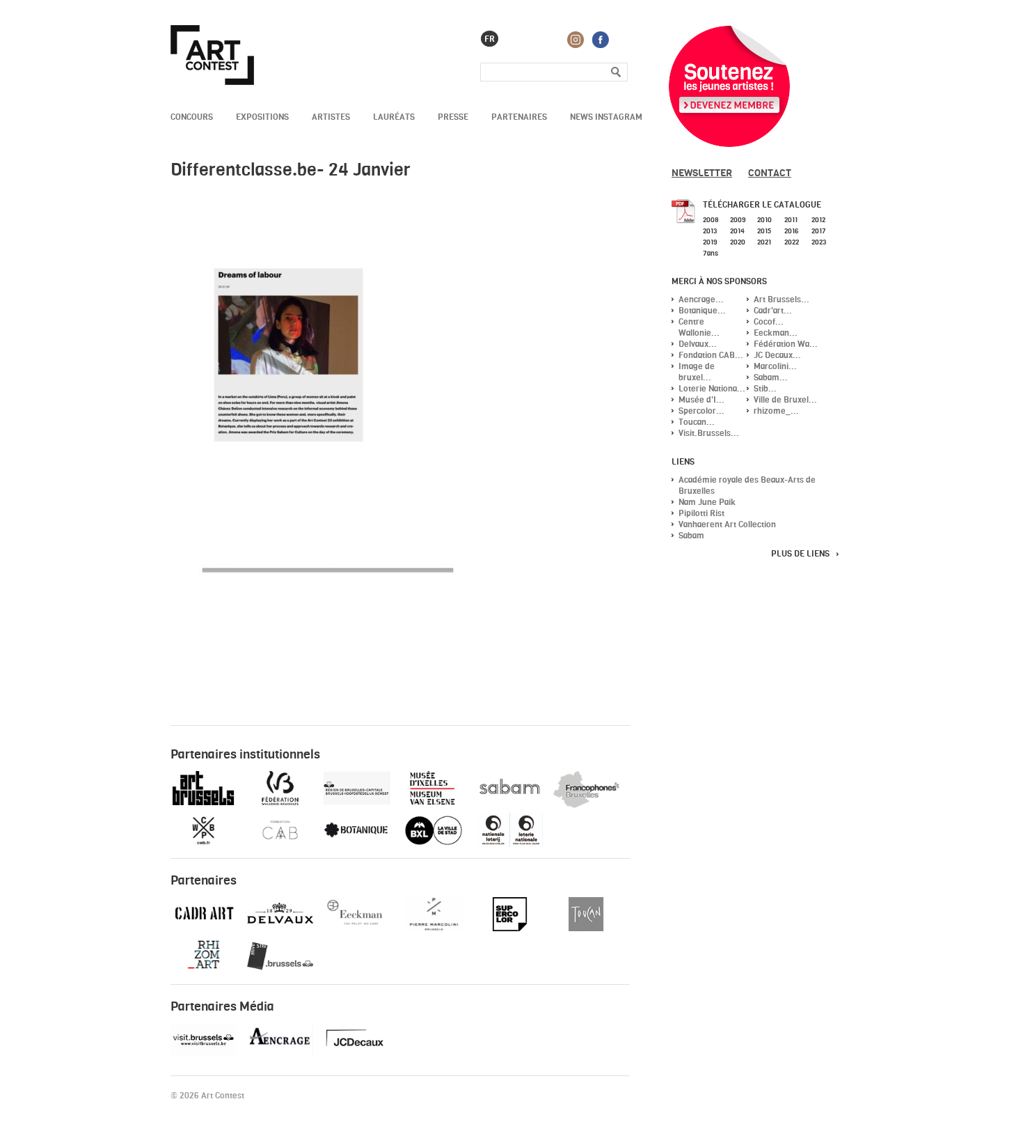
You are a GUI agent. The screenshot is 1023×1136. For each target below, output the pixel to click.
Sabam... (771, 377)
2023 (818, 242)
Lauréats (394, 116)
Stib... (765, 388)
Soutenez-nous (729, 86)
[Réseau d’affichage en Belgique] (280, 1054)
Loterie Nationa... (712, 388)
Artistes (331, 116)
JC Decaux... (777, 355)
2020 (737, 242)
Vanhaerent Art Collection (727, 524)
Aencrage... (701, 299)
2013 (710, 230)
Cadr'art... (773, 310)
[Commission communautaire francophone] (586, 805)
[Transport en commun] (280, 970)
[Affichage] (357, 1054)
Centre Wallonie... (699, 327)
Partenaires (519, 116)
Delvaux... (698, 344)
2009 (737, 219)
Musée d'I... (701, 399)
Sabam (691, 535)
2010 (764, 219)
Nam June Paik (707, 502)
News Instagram (606, 116)
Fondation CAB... (711, 355)
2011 (791, 219)
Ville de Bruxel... (785, 399)
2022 (791, 242)
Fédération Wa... (786, 344)
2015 (764, 230)
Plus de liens (800, 553)
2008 (711, 219)
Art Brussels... (781, 299)
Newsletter (702, 172)
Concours (191, 116)
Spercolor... (701, 410)
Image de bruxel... (697, 371)
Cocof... (769, 321)
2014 (737, 230)
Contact (769, 172)
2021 (764, 242)
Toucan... (697, 422)
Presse (453, 116)
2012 (818, 219)
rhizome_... (776, 410)
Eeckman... (776, 332)
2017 (818, 230)
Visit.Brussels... (709, 433)
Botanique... (702, 310)
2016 (791, 230)
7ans (710, 253)
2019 (710, 242)
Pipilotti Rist (701, 513)
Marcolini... (775, 366)
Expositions (262, 116)
